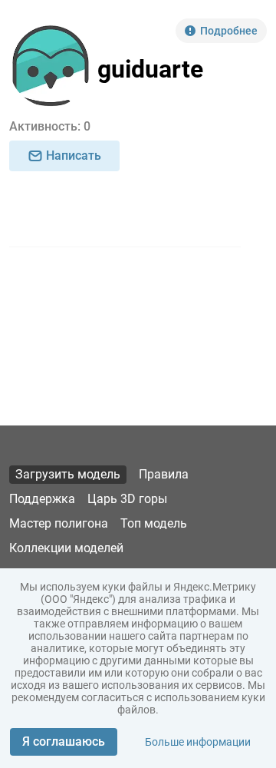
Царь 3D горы (127, 499)
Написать (73, 155)
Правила (164, 474)
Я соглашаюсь (63, 741)
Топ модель (153, 523)
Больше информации (198, 742)
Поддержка (42, 499)
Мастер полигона (58, 523)
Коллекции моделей (66, 548)
